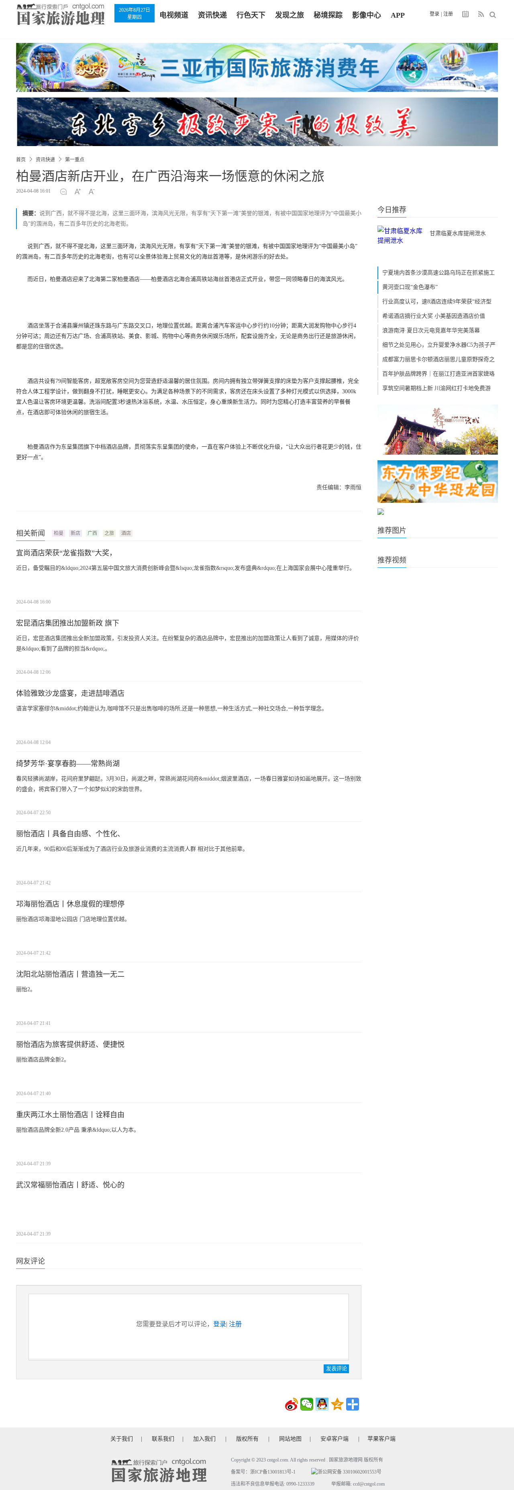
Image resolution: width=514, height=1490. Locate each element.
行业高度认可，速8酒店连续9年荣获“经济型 (437, 302)
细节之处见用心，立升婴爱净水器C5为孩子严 (439, 345)
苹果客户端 (381, 1439)
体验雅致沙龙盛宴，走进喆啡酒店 (70, 693)
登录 (434, 14)
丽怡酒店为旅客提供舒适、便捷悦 (70, 1045)
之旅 (109, 533)
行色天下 (251, 15)
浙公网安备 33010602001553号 (349, 1472)
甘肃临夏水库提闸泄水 (458, 233)
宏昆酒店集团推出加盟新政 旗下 (67, 623)
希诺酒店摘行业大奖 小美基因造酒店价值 (433, 316)
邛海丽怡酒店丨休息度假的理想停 (70, 904)
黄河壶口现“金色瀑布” (410, 287)
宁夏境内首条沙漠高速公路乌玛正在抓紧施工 (438, 273)
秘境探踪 (328, 15)
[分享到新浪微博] (291, 1404)
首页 (21, 160)
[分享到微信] (306, 1404)
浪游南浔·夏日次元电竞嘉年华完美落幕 (431, 330)
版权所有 (247, 1439)
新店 (75, 533)
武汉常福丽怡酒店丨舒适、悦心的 (70, 1185)
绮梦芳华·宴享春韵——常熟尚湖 (68, 764)
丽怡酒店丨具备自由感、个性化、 (70, 834)
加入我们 (204, 1439)
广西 (92, 533)
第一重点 (74, 160)
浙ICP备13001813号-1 (273, 1472)
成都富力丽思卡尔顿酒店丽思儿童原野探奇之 (438, 359)
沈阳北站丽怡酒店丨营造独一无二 (70, 974)
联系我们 (163, 1439)
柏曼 (58, 533)
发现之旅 (289, 15)
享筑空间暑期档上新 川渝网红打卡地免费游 (436, 388)
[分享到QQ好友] (322, 1404)
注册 (448, 14)
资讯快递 (212, 15)
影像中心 (366, 15)
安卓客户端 (334, 1439)
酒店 (126, 533)
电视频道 (173, 15)
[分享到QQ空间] (337, 1404)
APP (398, 15)
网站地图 (290, 1439)
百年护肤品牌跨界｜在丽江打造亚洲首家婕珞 (438, 374)
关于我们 (121, 1439)
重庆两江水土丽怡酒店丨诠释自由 (70, 1115)
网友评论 (30, 1261)
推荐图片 (391, 530)
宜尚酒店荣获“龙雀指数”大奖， (66, 553)
